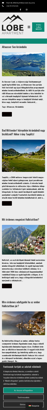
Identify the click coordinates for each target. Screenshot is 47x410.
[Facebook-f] (20, 10)
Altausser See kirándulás (14, 47)
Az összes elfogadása (23, 390)
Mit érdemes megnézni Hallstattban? (21, 219)
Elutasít (23, 404)
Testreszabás (23, 397)
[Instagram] (27, 10)
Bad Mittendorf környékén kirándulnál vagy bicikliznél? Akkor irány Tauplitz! (23, 132)
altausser (10, 106)
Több (7, 114)
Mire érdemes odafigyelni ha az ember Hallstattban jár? (21, 304)
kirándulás (19, 106)
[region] (23, 386)
